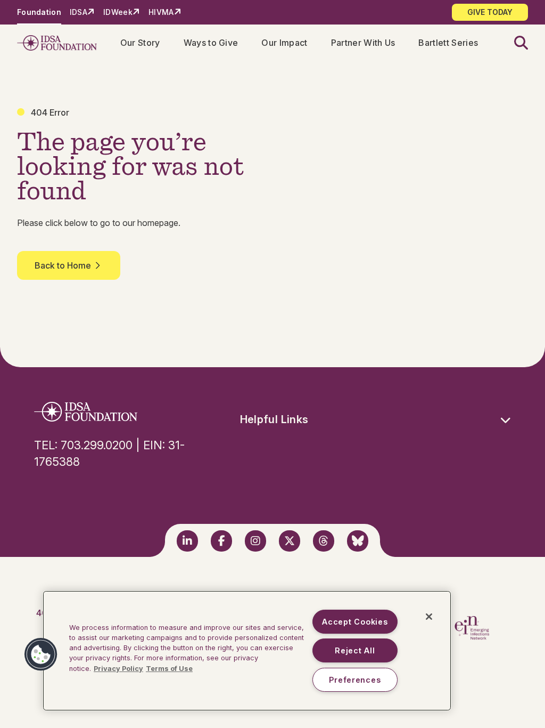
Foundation (39, 12)
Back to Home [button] (63, 265)
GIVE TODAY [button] (490, 12)
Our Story (140, 42)
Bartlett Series (448, 42)
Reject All (355, 650)
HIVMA (161, 12)
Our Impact (284, 42)
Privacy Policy (118, 669)
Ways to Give (211, 42)
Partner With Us (363, 42)
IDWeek (118, 12)
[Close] (429, 616)
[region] (247, 651)
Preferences (355, 679)
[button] (514, 43)
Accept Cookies (354, 621)
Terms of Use (169, 669)
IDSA (78, 12)
